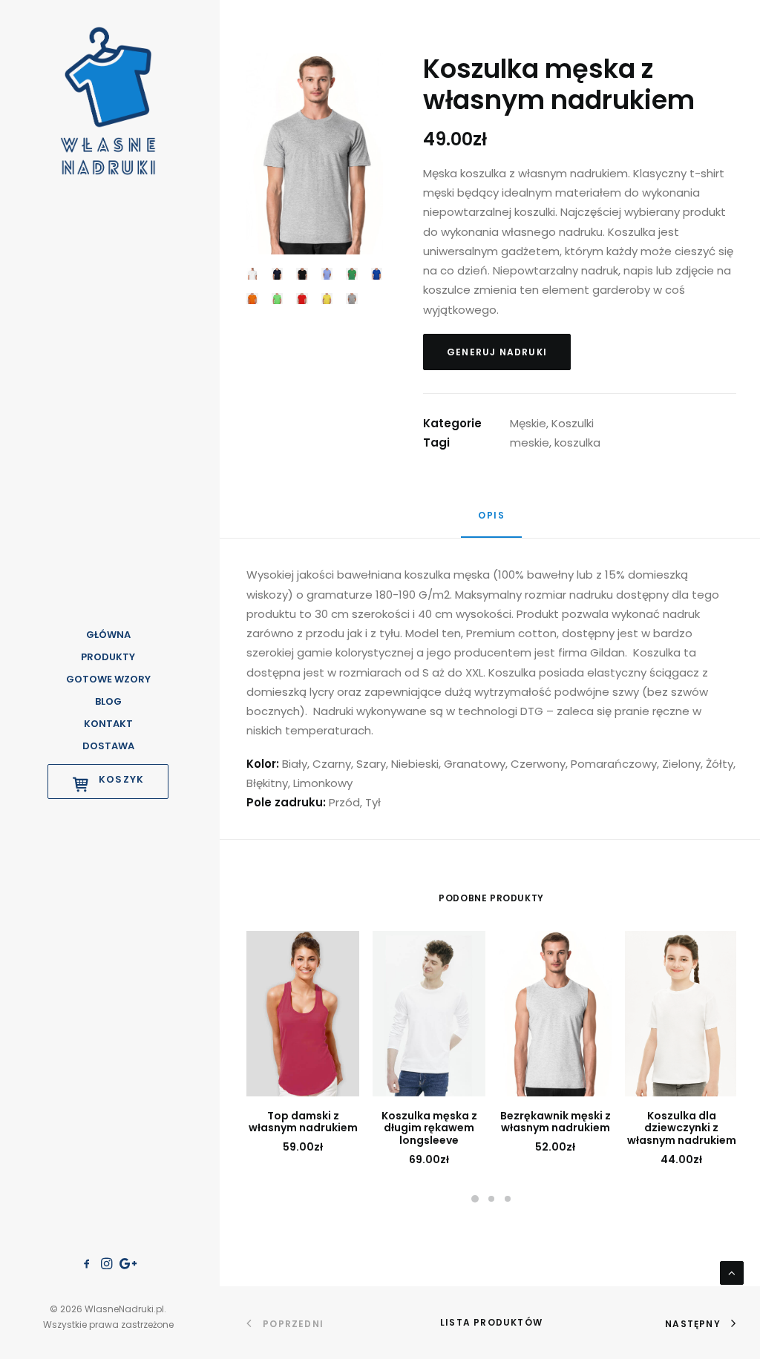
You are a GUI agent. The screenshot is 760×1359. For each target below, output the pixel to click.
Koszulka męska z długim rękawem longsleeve (429, 1128)
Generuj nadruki (497, 352)
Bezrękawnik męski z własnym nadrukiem (555, 1122)
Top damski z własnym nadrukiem (303, 1122)
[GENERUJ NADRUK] (302, 1013)
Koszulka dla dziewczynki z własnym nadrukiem (681, 1128)
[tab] (491, 522)
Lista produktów (491, 1322)
